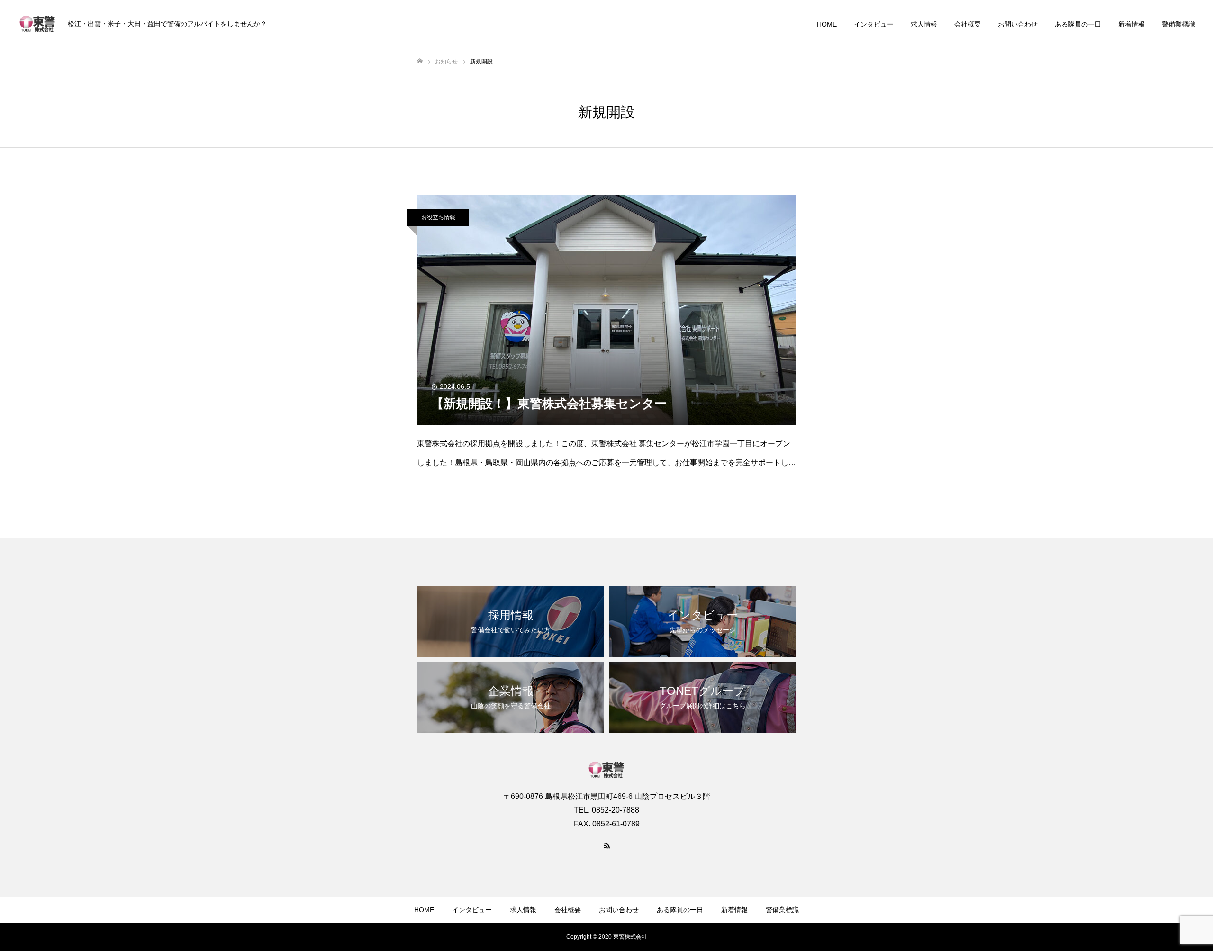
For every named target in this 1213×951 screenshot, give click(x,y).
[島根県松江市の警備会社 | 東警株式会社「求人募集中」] (37, 23)
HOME (827, 24)
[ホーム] (420, 61)
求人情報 (924, 24)
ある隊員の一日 (1078, 24)
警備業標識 (1178, 24)
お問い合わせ (1018, 24)
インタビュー (874, 24)
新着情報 (1131, 24)
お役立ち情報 (438, 217)
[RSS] (606, 845)
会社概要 (967, 24)
